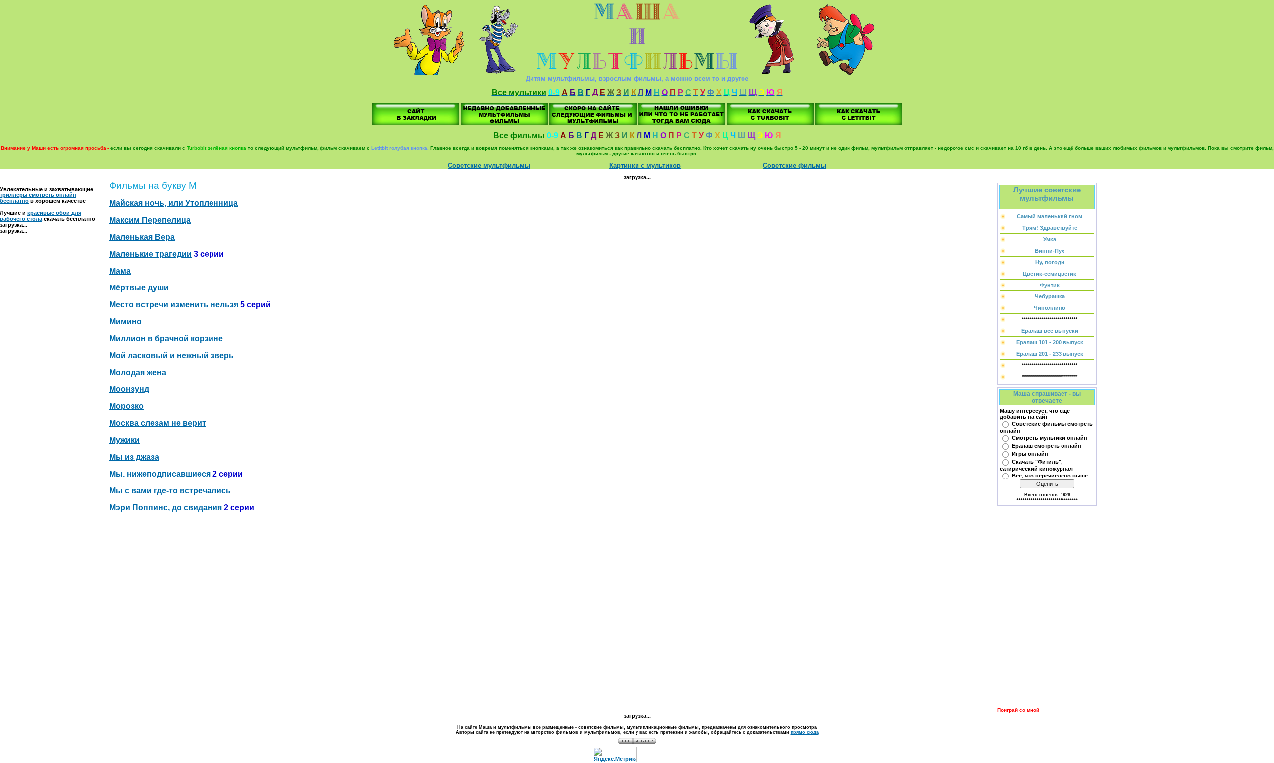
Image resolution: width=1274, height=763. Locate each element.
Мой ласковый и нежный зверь (171, 355)
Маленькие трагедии (150, 254)
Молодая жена (137, 372)
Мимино (125, 321)
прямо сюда (805, 732)
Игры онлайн (1030, 454)
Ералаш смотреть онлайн (1046, 446)
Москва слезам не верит (157, 423)
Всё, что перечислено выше (1050, 475)
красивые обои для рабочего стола (40, 216)
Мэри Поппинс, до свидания (165, 507)
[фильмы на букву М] (415, 123)
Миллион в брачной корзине (166, 338)
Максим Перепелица (150, 220)
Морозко (126, 406)
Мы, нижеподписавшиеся (160, 474)
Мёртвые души (139, 288)
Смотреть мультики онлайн (1049, 438)
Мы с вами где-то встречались (170, 490)
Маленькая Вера (142, 237)
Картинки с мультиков (645, 165)
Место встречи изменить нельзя (173, 304)
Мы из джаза (134, 457)
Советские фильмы (794, 165)
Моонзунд (129, 389)
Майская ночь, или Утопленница (173, 203)
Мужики (124, 440)
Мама (120, 271)
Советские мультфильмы (489, 165)
